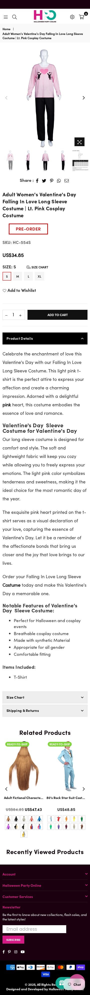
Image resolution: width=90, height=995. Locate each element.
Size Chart (39, 267)
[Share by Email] (66, 180)
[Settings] (72, 16)
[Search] (14, 16)
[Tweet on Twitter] (44, 180)
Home (6, 29)
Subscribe (13, 940)
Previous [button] (6, 98)
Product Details (19, 338)
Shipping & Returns (22, 710)
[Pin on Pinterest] (52, 180)
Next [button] (84, 98)
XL (39, 276)
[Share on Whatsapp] (59, 180)
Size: (25, 267)
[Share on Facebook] (37, 180)
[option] (45, 98)
